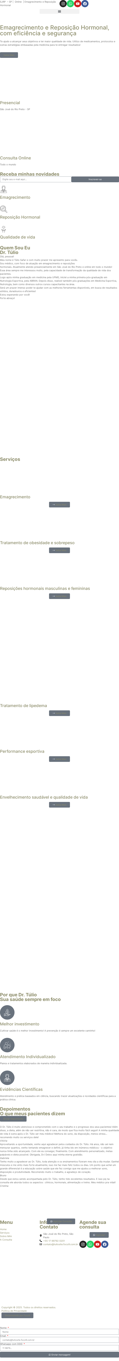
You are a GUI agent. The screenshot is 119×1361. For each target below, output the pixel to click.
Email (3, 1336)
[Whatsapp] (70, 3)
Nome (3, 1328)
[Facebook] (85, 3)
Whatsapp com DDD (11, 1344)
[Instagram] (63, 3)
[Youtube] (77, 3)
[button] (59, 11)
